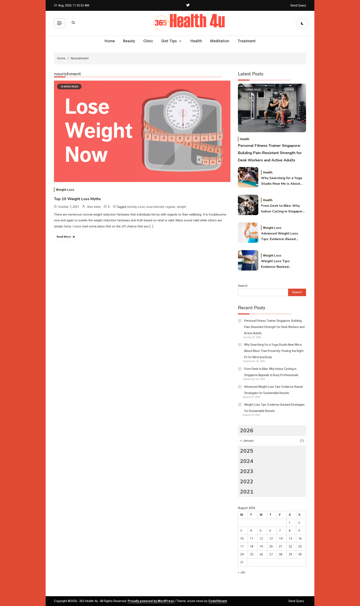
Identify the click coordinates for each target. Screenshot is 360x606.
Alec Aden (94, 206)
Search (243, 286)
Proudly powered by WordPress (151, 601)
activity (132, 206)
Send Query (298, 5)
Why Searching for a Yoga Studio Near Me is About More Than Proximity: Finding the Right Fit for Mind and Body (281, 181)
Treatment (247, 41)
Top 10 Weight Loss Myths (77, 198)
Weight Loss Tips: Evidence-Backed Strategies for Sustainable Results (282, 264)
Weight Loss (65, 190)
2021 (246, 491)
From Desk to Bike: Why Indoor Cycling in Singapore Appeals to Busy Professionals (283, 208)
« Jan (241, 572)
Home (110, 41)
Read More (64, 236)
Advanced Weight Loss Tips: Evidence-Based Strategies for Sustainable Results (282, 236)
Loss (141, 206)
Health (196, 41)
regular (170, 206)
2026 (246, 430)
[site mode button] (302, 23)
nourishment (155, 206)
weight (181, 206)
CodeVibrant (217, 601)
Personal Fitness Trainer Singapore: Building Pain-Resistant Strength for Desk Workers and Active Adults (270, 153)
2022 (246, 481)
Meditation (219, 41)
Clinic (148, 41)
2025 (246, 451)
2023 (246, 471)
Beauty (129, 41)
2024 (246, 461)
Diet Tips (169, 41)
